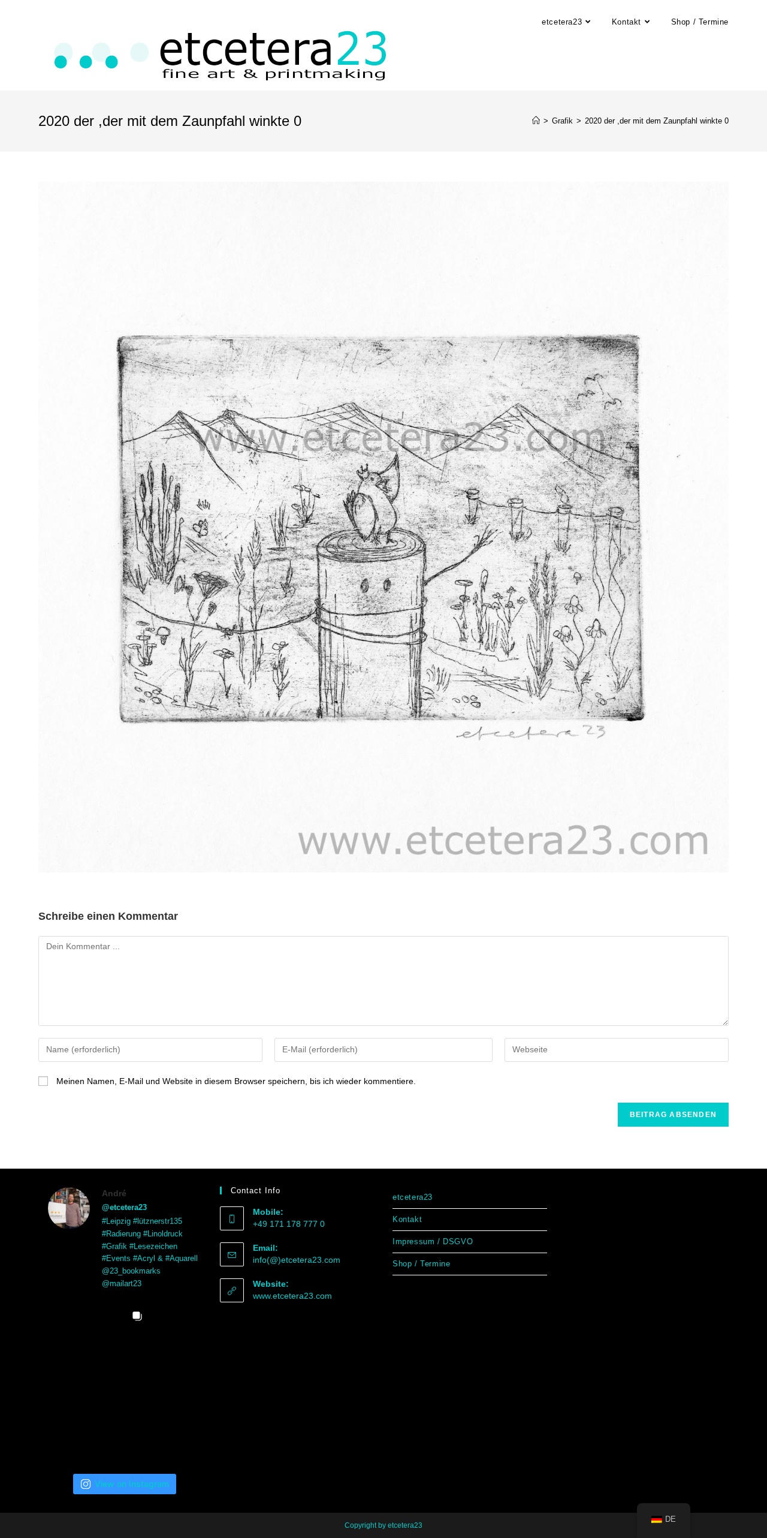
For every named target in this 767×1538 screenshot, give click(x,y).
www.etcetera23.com (292, 1296)
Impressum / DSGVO (432, 1241)
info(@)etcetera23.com (296, 1260)
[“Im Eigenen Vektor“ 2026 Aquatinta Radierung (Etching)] (177, 1381)
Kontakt (407, 1219)
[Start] (536, 120)
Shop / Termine (421, 1263)
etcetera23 (412, 1197)
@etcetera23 (124, 1207)
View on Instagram (132, 1484)
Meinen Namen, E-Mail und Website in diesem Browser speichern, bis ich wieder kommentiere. (236, 1081)
